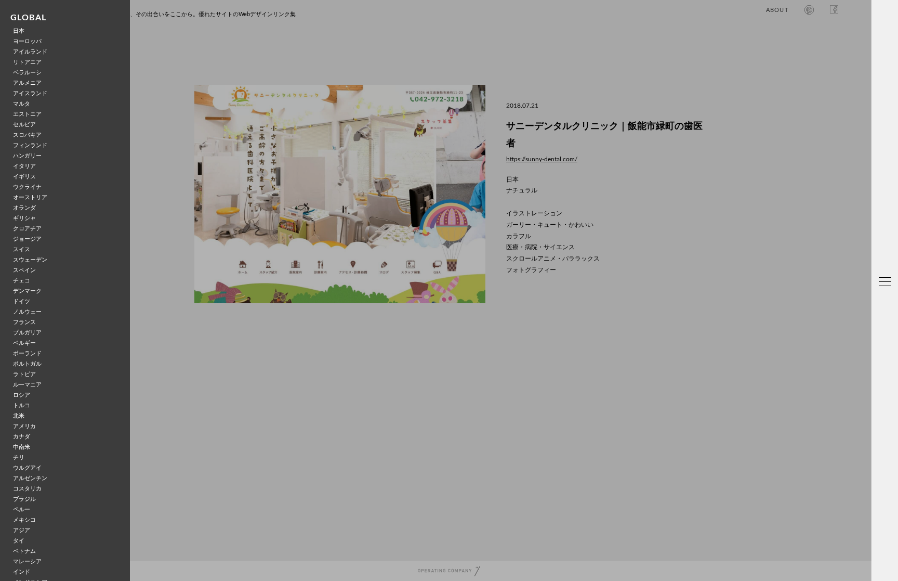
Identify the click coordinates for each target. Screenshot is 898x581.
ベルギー (24, 343)
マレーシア (27, 561)
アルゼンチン (30, 478)
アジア (21, 530)
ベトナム (24, 551)
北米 (18, 416)
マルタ (21, 104)
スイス (21, 249)
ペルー (21, 509)
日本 (18, 31)
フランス (24, 322)
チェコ (21, 280)
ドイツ (21, 301)
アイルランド (30, 52)
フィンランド (30, 145)
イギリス (24, 176)
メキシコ (24, 520)
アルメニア (27, 83)
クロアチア (27, 228)
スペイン (24, 270)
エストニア (27, 114)
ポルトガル (27, 364)
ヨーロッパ (27, 41)
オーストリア (30, 197)
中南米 (21, 447)
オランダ (24, 208)
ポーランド (27, 353)
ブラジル (24, 499)
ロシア (21, 395)
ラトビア (24, 374)
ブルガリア (27, 332)
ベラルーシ (27, 72)
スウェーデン (30, 260)
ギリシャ (24, 218)
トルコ (21, 405)
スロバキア (27, 135)
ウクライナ (27, 187)
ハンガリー (27, 156)
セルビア (24, 124)
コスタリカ (27, 489)
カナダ (21, 437)
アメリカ (24, 426)
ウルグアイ (27, 468)
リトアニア (27, 62)
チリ (18, 457)
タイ (18, 541)
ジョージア (27, 239)
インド (21, 572)
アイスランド (30, 93)
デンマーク (27, 291)
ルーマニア (27, 385)
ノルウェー (27, 312)
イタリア (24, 166)
